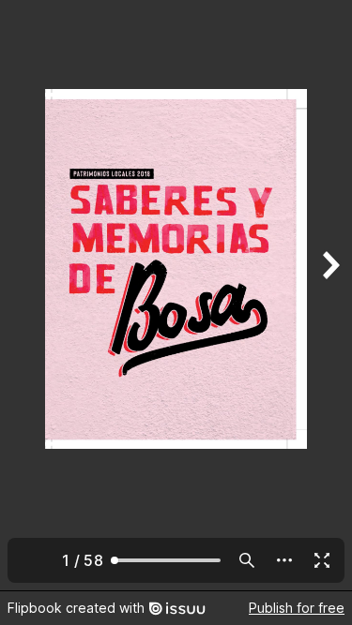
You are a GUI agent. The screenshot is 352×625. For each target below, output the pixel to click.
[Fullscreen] (322, 560)
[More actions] (284, 560)
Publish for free (296, 608)
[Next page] (329, 295)
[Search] (247, 560)
